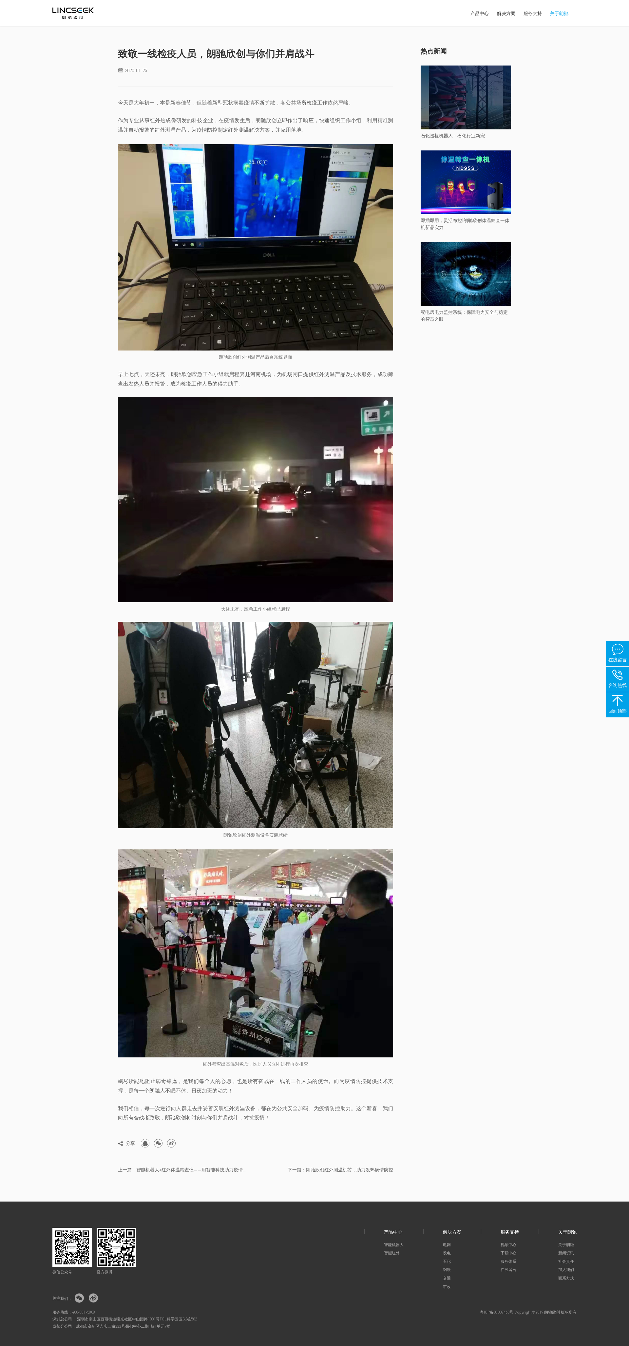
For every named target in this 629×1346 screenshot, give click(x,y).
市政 (447, 1286)
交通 (447, 1278)
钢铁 (447, 1269)
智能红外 (392, 1252)
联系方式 (566, 1278)
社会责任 (566, 1261)
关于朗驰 (559, 13)
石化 (447, 1261)
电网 (447, 1244)
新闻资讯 (566, 1252)
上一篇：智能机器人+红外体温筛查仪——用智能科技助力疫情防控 (184, 1169)
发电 (447, 1252)
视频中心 (508, 1244)
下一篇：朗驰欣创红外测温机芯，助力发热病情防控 (340, 1169)
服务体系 (508, 1261)
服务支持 (533, 13)
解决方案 (506, 13)
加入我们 (566, 1269)
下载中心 (508, 1252)
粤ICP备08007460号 (496, 1312)
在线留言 (508, 1269)
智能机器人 (394, 1244)
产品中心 (479, 13)
